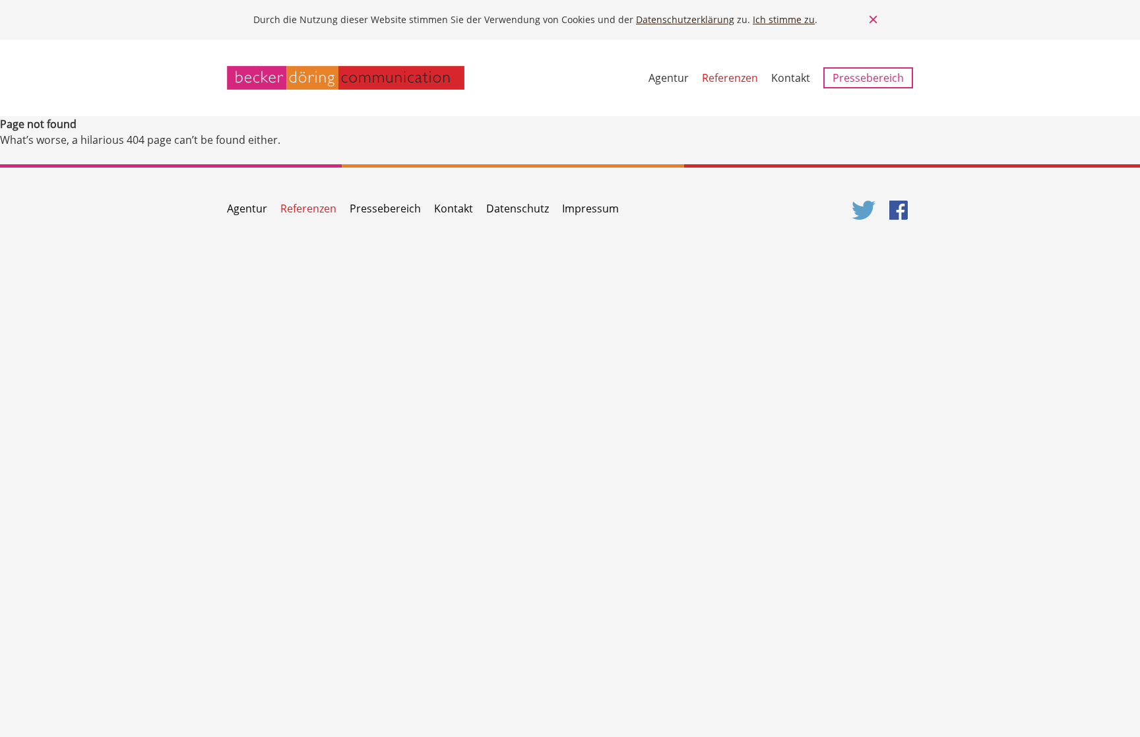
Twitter (864, 210)
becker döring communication (345, 78)
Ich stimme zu (784, 19)
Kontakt (790, 78)
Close (873, 20)
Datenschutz (517, 208)
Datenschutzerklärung (685, 19)
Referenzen (730, 78)
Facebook (901, 210)
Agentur (669, 78)
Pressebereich (868, 78)
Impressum (590, 208)
